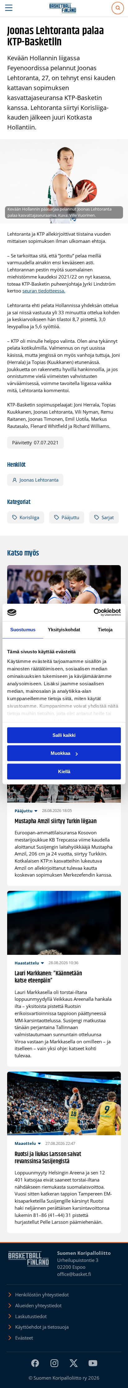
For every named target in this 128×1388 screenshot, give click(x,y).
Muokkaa (60, 753)
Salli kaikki (64, 735)
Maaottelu (25, 1143)
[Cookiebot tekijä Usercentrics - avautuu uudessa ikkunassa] (93, 612)
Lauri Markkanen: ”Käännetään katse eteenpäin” (48, 977)
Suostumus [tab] (22, 629)
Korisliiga (29, 517)
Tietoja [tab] (105, 629)
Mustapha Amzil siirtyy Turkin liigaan (55, 821)
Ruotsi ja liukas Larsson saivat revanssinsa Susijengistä (48, 1158)
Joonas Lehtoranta (39, 480)
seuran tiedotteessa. (43, 291)
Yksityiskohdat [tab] (64, 629)
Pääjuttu (70, 517)
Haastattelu (27, 963)
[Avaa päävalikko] (9, 8)
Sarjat (108, 517)
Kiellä (64, 771)
